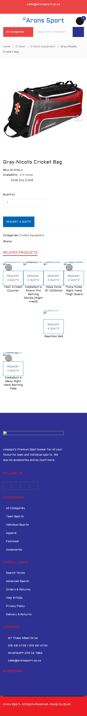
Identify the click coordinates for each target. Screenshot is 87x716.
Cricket (20, 47)
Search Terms (15, 573)
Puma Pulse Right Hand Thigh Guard (74, 291)
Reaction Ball (53, 336)
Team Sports (15, 516)
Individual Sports (17, 525)
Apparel (11, 533)
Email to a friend (22, 180)
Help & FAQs (14, 598)
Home (7, 47)
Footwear (12, 541)
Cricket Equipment (43, 47)
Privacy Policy (15, 606)
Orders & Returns (18, 590)
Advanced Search (17, 581)
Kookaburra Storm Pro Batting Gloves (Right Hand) (33, 294)
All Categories (15, 508)
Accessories (14, 550)
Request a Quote (18, 222)
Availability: (10, 175)
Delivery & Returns (19, 614)
